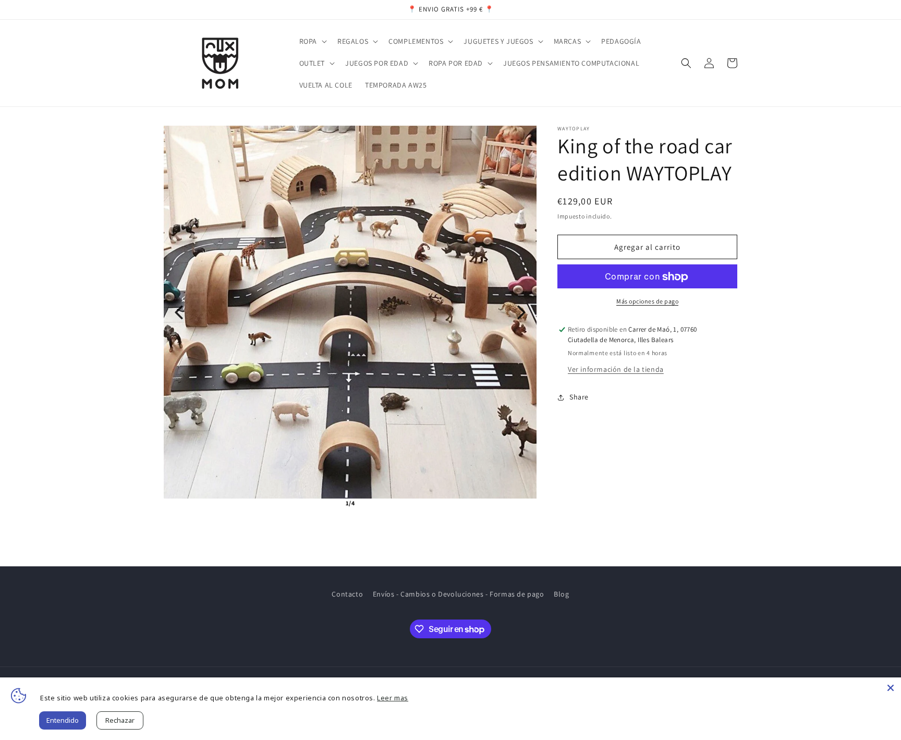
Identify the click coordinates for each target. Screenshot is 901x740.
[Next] (521, 312)
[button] (312, 41)
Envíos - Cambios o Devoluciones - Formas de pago (458, 594)
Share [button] (579, 397)
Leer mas (392, 697)
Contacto (347, 594)
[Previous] (179, 312)
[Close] (890, 688)
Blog (561, 594)
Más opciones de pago (647, 302)
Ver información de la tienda (616, 369)
